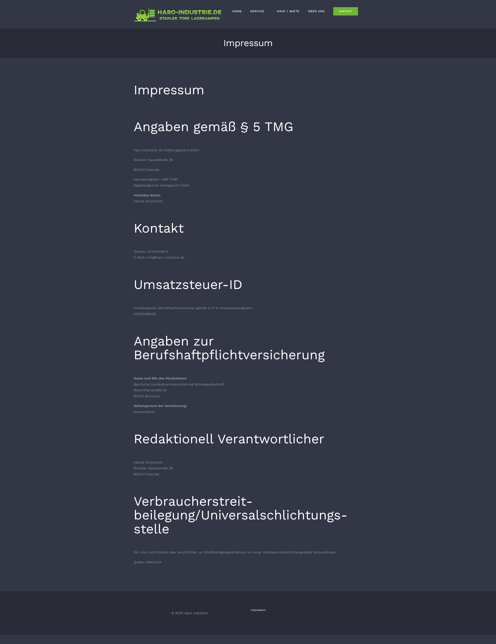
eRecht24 (153, 562)
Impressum (258, 609)
